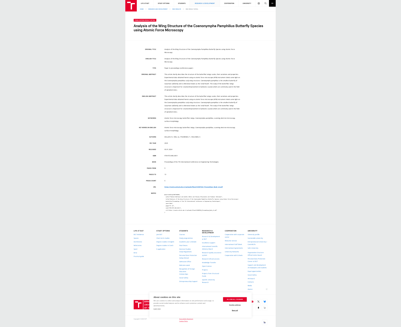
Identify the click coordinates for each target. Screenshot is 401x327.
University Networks (232, 252)
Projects (205, 270)
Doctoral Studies (185, 249)
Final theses (183, 245)
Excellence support (208, 243)
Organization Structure (256, 252)
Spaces (136, 238)
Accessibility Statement (186, 319)
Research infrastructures (211, 259)
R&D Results (176, 9)
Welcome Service (231, 241)
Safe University (253, 248)
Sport (135, 249)
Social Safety (183, 278)
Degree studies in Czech (164, 245)
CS (272, 3)
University (247, 3)
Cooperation (229, 3)
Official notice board (255, 255)
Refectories (138, 245)
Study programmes (186, 238)
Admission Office (185, 262)
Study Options (164, 3)
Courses (182, 234)
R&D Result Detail (192, 9)
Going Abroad (184, 258)
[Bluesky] (264, 301)
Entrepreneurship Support (188, 281)
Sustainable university (255, 238)
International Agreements (234, 248)
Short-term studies (163, 238)
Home (142, 9)
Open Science (207, 266)
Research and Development (158, 9)
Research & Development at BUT (211, 237)
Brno (135, 253)
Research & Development (205, 3)
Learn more (157, 309)
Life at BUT (145, 3)
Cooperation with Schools (234, 255)
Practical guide (139, 256)
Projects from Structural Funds (210, 274)
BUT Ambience (139, 234)
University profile (254, 234)
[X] (258, 301)
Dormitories (138, 242)
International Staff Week (233, 244)
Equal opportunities (254, 271)
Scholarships (183, 274)
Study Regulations (185, 252)
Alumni (250, 289)
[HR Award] (264, 322)
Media (250, 286)
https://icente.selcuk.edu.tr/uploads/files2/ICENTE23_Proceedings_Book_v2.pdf (193, 187)
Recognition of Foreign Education (187, 270)
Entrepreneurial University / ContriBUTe (257, 243)
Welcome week (184, 265)
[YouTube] (252, 301)
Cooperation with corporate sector (234, 235)
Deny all (235, 310)
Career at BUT (253, 261)
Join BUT (159, 234)
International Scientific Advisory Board (210, 247)
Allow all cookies (235, 299)
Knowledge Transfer (209, 262)
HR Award (251, 279)
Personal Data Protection (188, 255)
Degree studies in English (165, 242)
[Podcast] (258, 307)
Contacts (251, 282)
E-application (160, 249)
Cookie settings (235, 305)
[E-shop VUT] (264, 307)
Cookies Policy (183, 321)
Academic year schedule (187, 242)
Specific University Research (208, 281)
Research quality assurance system (211, 254)
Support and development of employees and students (257, 266)
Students (182, 3)
